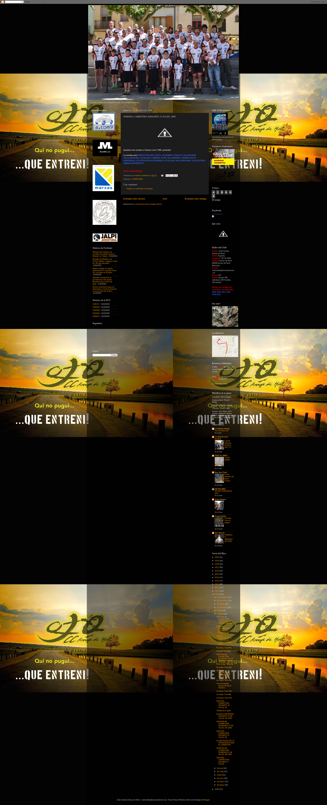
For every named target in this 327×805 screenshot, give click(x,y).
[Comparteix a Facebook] (174, 175)
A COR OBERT (227, 459)
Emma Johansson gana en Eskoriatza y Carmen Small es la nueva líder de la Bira (105, 289)
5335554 (96, 313)
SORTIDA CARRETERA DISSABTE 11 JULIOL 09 (222, 734)
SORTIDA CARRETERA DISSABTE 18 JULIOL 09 (223, 704)
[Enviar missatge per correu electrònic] (162, 175)
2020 (217, 557)
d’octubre (221, 604)
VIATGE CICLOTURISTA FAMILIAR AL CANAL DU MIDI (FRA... (223, 640)
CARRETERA (137, 179)
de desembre (222, 597)
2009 (217, 594)
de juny (220, 768)
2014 (217, 577)
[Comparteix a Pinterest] (176, 175)
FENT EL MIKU (221, 456)
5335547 (96, 316)
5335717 (96, 304)
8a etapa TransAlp (223, 648)
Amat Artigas (220, 499)
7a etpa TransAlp (223, 651)
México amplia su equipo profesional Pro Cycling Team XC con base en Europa (104, 270)
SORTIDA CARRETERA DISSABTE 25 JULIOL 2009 (223, 674)
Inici (165, 198)
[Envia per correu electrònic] (167, 175)
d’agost (220, 611)
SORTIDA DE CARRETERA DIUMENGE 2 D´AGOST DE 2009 (224, 620)
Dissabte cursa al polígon (228, 520)
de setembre (222, 607)
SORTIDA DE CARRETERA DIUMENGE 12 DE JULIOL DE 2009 (224, 725)
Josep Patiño (220, 516)
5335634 (96, 307)
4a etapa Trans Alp (224, 680)
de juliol (220, 614)
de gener (221, 785)
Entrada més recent (134, 198)
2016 (217, 571)
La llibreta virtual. (222, 429)
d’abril (219, 775)
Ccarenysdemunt (217, 214)
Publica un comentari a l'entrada (140, 189)
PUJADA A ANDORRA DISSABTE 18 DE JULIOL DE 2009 (225, 716)
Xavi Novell (219, 533)
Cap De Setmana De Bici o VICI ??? (228, 444)
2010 (217, 591)
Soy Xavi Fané (221, 472)
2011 (217, 587)
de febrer (221, 782)
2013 (217, 581)
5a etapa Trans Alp (224, 667)
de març (220, 778)
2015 (217, 574)
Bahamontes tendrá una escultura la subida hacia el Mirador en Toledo (104, 254)
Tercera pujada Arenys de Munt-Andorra (224, 686)
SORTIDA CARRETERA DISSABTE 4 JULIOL (222, 761)
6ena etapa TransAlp (224, 664)
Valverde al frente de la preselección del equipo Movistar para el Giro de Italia (102, 281)
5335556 (96, 310)
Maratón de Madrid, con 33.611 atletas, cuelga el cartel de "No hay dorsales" (105, 261)
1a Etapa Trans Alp (224, 698)
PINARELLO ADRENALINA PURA (229, 538)
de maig (220, 771)
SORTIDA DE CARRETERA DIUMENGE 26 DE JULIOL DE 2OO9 (224, 657)
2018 (217, 564)
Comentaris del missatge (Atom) (149, 204)
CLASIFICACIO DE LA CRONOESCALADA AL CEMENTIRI (225, 743)
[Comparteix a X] (171, 175)
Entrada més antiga (195, 198)
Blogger (207, 800)
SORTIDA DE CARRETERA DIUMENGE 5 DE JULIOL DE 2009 (224, 751)
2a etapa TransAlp (223, 694)
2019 (217, 561)
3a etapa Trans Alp (224, 691)
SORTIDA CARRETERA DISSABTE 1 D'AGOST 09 (222, 629)
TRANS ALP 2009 (223, 711)
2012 (217, 584)
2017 (217, 567)
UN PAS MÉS (220, 489)
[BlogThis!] (169, 175)
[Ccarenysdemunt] (213, 217)
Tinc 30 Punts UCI (221, 431)
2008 (217, 789)
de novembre (222, 600)
